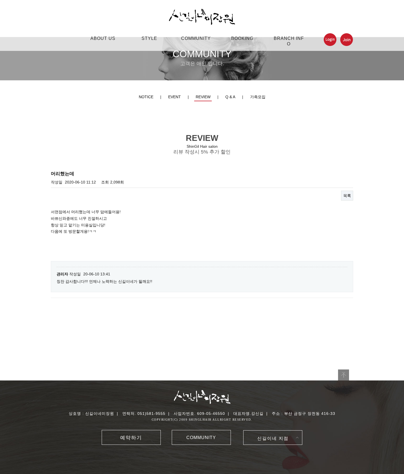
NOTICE (146, 97)
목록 (347, 195)
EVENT (174, 97)
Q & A (230, 97)
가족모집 (257, 97)
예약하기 (131, 437)
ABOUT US (102, 38)
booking (242, 38)
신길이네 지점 (273, 438)
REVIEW (203, 97)
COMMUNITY (196, 38)
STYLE (149, 38)
